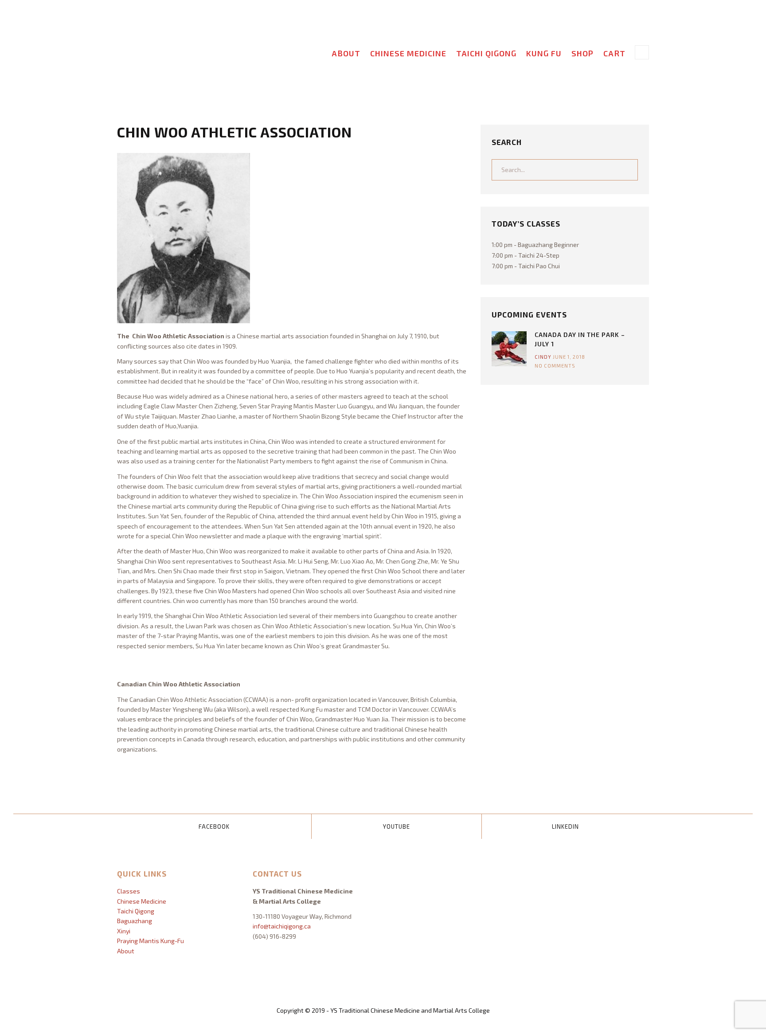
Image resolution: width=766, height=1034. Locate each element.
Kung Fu (544, 53)
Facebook (214, 826)
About (346, 53)
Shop (582, 53)
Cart (614, 53)
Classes (128, 891)
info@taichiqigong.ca (282, 926)
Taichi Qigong (486, 53)
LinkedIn (565, 826)
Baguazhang (134, 920)
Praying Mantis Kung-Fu (150, 940)
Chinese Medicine (408, 53)
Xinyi (123, 931)
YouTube (396, 826)
